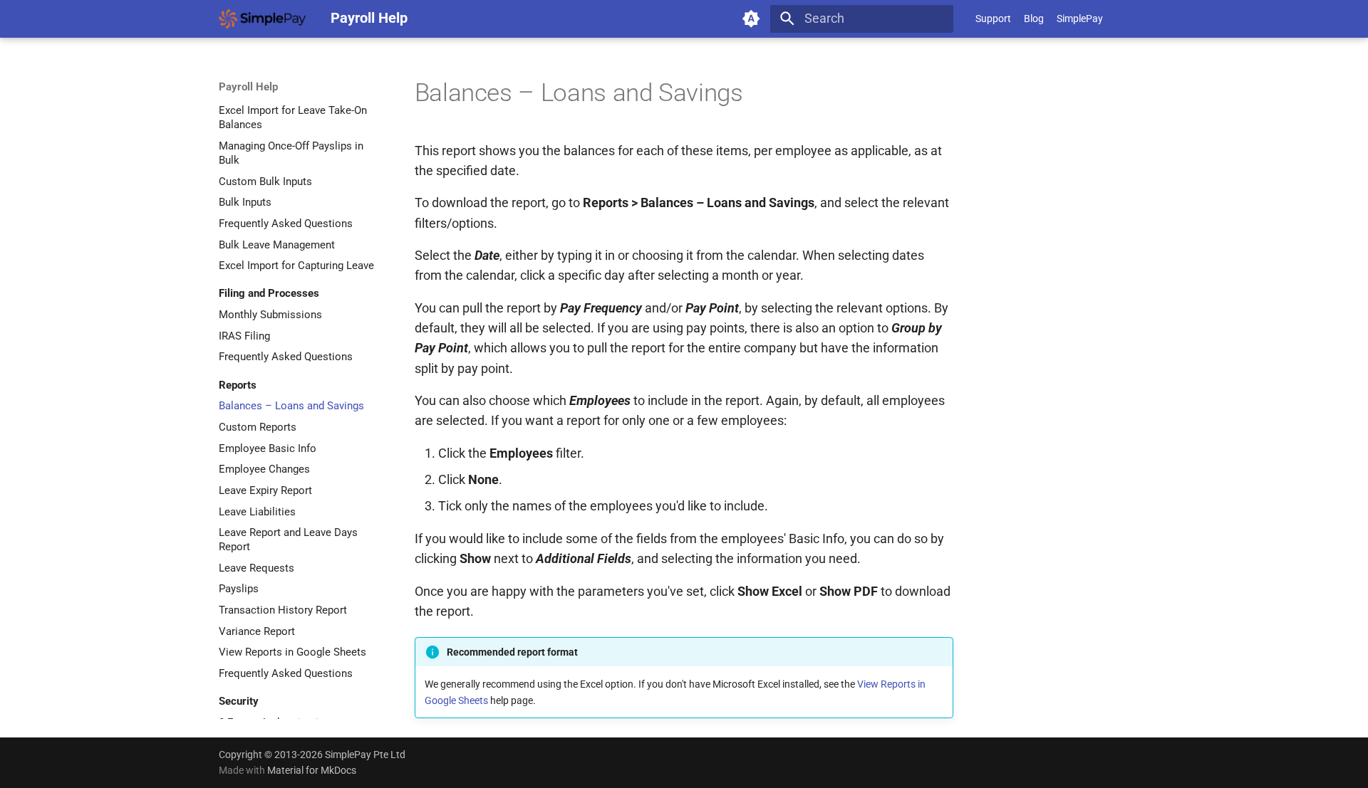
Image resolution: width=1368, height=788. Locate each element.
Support (993, 18)
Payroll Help (248, 86)
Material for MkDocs (311, 770)
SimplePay (1080, 18)
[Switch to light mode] (751, 18)
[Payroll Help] (262, 18)
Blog (1034, 18)
